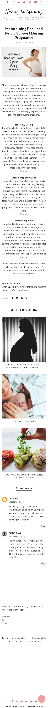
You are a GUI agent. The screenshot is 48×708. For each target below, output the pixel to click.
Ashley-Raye (15, 532)
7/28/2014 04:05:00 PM (17, 502)
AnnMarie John (38, 706)
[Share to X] (17, 298)
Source (24, 171)
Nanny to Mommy (24, 11)
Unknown (13, 498)
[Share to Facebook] (12, 298)
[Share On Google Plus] (27, 298)
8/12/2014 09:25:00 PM (17, 536)
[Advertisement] (24, 674)
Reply (43, 526)
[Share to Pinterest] (22, 298)
